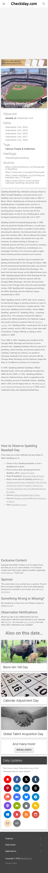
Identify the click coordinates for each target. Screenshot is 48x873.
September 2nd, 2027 (16, 136)
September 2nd (25, 118)
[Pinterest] (7, 788)
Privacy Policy (11, 863)
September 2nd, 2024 (16, 127)
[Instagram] (26, 788)
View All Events (24, 750)
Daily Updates (12, 760)
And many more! (24, 744)
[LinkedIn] (17, 788)
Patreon (9, 573)
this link (8, 622)
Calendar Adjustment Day (20, 700)
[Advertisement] (24, 32)
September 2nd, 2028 (16, 140)
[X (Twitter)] (26, 779)
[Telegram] (35, 797)
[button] (4, 4)
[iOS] (26, 805)
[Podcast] (7, 805)
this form (9, 606)
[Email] (7, 823)
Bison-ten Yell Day (15, 667)
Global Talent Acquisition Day (23, 734)
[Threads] (35, 788)
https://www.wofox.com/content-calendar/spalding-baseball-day (22, 181)
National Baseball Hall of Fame (27, 495)
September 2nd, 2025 (16, 130)
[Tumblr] (35, 779)
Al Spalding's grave (18, 505)
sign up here (29, 622)
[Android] (17, 805)
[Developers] (17, 823)
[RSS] (26, 814)
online (22, 473)
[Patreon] (7, 797)
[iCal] (35, 814)
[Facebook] (17, 779)
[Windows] (7, 814)
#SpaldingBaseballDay (17, 158)
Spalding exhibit (20, 498)
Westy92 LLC (26, 858)
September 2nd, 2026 (16, 133)
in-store (31, 473)
